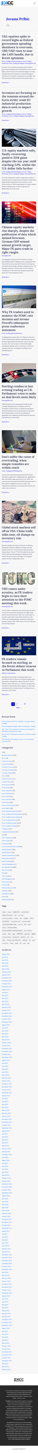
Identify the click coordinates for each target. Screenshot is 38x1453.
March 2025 (5, 1004)
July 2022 (5, 1098)
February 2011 (6, 1369)
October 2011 (6, 1358)
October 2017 (6, 1225)
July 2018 (5, 1199)
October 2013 (6, 1290)
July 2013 (5, 1299)
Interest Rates (6, 840)
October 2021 (6, 1125)
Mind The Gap (6, 861)
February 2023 (6, 1078)
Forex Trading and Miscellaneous (12, 61)
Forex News (5, 802)
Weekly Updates (7, 899)
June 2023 (5, 1066)
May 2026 (5, 963)
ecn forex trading (7, 918)
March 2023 (5, 1075)
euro (31, 918)
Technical (5, 885)
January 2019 (6, 1181)
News (3, 873)
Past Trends (5, 876)
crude (9, 912)
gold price (16, 937)
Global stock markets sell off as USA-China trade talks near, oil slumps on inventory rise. (19, 533)
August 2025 (6, 989)
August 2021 (6, 1131)
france (4, 934)
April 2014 (5, 1272)
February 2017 (6, 1249)
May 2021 (5, 1140)
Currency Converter (8, 767)
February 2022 (6, 1113)
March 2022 (5, 1110)
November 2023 (7, 1051)
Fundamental (6, 829)
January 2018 (6, 1216)
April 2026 (5, 966)
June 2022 (5, 1101)
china (4, 912)
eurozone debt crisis (9, 924)
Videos (4, 896)
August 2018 (6, 1196)
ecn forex (21, 915)
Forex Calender (6, 793)
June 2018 (5, 1201)
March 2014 (5, 1275)
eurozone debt (26, 921)
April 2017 (5, 1243)
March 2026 (5, 969)
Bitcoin (4, 758)
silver (11, 943)
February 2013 (6, 1313)
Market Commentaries (8, 673)
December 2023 (7, 1048)
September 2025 (7, 986)
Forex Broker (6, 787)
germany (27, 934)
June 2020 (5, 1157)
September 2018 (7, 1193)
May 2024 (5, 1034)
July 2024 (5, 1028)
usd (28, 943)
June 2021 (5, 1137)
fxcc (9, 934)
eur (21, 918)
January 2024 (6, 1045)
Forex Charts (6, 796)
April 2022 (5, 1107)
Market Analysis (7, 849)
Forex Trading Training (9, 826)
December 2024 (7, 1013)
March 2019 (5, 1175)
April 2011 (5, 1363)
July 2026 (5, 957)
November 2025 (7, 981)
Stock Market (6, 882)
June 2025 (5, 995)
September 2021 (7, 1128)
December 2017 (7, 1219)
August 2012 (6, 1328)
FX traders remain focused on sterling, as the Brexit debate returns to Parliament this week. (19, 664)
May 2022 (5, 1104)
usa (24, 943)
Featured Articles (7, 779)
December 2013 (7, 1284)
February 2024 (6, 1042)
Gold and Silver (6, 937)
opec (33, 940)
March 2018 (5, 1210)
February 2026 (6, 972)
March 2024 (5, 1039)
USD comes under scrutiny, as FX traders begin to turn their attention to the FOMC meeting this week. (17, 596)
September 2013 (7, 1293)
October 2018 (6, 1190)
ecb (15, 915)
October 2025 (6, 983)
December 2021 (7, 1119)
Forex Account (6, 784)
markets (24, 940)
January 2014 (6, 1281)
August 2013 (6, 1296)
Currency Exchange (8, 770)
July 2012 (5, 1331)
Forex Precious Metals (9, 805)
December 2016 (7, 1254)
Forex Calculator (7, 790)
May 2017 (5, 1240)
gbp (14, 934)
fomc (29, 924)
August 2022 (6, 1095)
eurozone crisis (15, 921)
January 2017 (6, 1252)
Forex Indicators (7, 799)
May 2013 (5, 1305)
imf (28, 937)
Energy (16, 918)
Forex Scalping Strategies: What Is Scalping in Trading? (19, 726)
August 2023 (6, 1060)
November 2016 (7, 1257)
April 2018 (5, 1207)
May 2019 (5, 1169)
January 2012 (6, 1349)
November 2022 (7, 1087)
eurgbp (26, 918)
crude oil (16, 912)
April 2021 (5, 1143)
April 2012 (5, 1340)
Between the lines (7, 755)
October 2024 (6, 1019)
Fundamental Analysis (8, 832)
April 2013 (5, 1307)
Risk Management (7, 879)
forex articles (12, 927)
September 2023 (7, 1057)
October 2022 (6, 1090)
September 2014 (7, 1269)
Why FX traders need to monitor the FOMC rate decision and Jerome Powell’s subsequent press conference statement (18, 321)
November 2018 (7, 1187)
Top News (5, 891)
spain (16, 943)
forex (4, 927)
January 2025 (6, 1010)
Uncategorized (29, 116)
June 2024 (5, 1031)
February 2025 (6, 1007)
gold (33, 934)
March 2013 (5, 1310)
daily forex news (7, 915)
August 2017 (6, 1231)
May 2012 (5, 1337)
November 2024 (7, 1016)
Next (19, 708)
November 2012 (7, 1322)
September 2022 (7, 1092)
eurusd (20, 924)
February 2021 (6, 1148)
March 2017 (5, 1246)
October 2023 (6, 1054)
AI (2, 752)
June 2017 (5, 1237)
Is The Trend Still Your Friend (11, 846)
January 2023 (6, 1081)
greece (23, 937)
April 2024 (5, 1037)
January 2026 (6, 975)
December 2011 (7, 1352)
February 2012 (6, 1346)
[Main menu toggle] (35, 3)
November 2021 (7, 1122)
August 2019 (6, 1160)
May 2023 (5, 1069)
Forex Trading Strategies (16, 63)
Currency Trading (7, 773)
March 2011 (5, 1366)
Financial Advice (7, 782)
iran (32, 937)
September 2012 (7, 1325)
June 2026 (5, 960)
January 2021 (6, 1151)
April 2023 (5, 1072)
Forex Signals (6, 808)
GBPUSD (20, 934)
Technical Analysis (7, 888)
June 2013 (5, 1302)
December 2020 (7, 1154)
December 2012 (7, 1319)
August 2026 (6, 954)
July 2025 (5, 992)
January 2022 (6, 1116)
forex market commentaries (12, 930)
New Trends (5, 870)
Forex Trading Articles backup (11, 817)
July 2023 (5, 1063)
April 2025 (5, 1001)
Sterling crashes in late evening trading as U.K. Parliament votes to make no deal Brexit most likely (19, 392)
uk (20, 943)
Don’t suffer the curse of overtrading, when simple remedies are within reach (18, 462)
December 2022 (7, 1084)
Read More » (6, 82)
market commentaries (14, 940)
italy (3, 940)
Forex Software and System (10, 811)
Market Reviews (7, 858)
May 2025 (5, 998)
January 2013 (6, 1316)
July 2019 (5, 1163)
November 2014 (7, 1263)
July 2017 (5, 1234)
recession (5, 943)
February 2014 (6, 1278)
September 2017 (7, 1228)
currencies (25, 912)
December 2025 (7, 978)
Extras (4, 776)
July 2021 (5, 1134)
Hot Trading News (7, 838)
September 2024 (7, 1022)
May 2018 (5, 1204)
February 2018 (6, 1213)
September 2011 (7, 1361)
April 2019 (5, 1172)
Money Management (8, 864)
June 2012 (5, 1334)
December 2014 (7, 1260)
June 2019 (5, 1166)
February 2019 (6, 1178)
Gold (3, 835)
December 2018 (7, 1184)
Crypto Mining (6, 764)
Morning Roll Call (30, 63)
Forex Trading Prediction (9, 820)
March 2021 (5, 1145)
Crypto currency (7, 761)
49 (25, 704)
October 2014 (6, 1266)
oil (29, 940)
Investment (5, 843)
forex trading (27, 930)
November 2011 (7, 1355)
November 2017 (7, 1222)
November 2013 (7, 1287)
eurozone (5, 921)
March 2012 (5, 1343)
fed (25, 924)
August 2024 (6, 1025)
